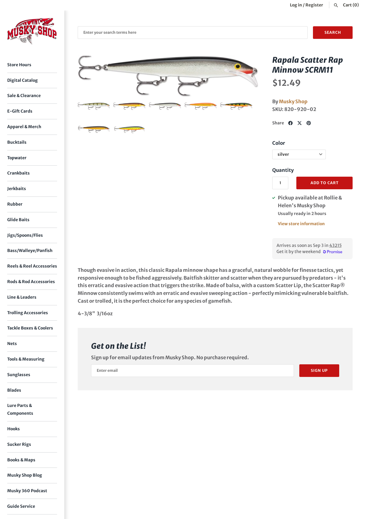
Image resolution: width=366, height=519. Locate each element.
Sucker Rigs (19, 444)
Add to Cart (325, 182)
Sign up (319, 370)
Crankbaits (18, 173)
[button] (89, 76)
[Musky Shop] (32, 31)
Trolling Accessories (27, 312)
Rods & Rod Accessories (31, 281)
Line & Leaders (21, 297)
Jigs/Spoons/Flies (25, 235)
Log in (296, 5)
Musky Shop (293, 101)
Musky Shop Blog (24, 475)
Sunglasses (18, 374)
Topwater (17, 157)
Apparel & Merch (24, 126)
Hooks (13, 428)
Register (314, 5)
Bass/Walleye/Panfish (30, 250)
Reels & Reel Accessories (32, 266)
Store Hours (19, 64)
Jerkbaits (16, 188)
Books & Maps (21, 459)
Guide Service (21, 506)
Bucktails (17, 142)
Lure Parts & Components (20, 409)
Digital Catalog (22, 80)
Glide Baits (18, 219)
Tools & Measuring (25, 359)
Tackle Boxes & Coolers (30, 328)
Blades (14, 390)
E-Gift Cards (19, 111)
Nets (12, 343)
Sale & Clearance (24, 95)
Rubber (15, 204)
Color (278, 143)
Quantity (283, 170)
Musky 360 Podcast (27, 490)
